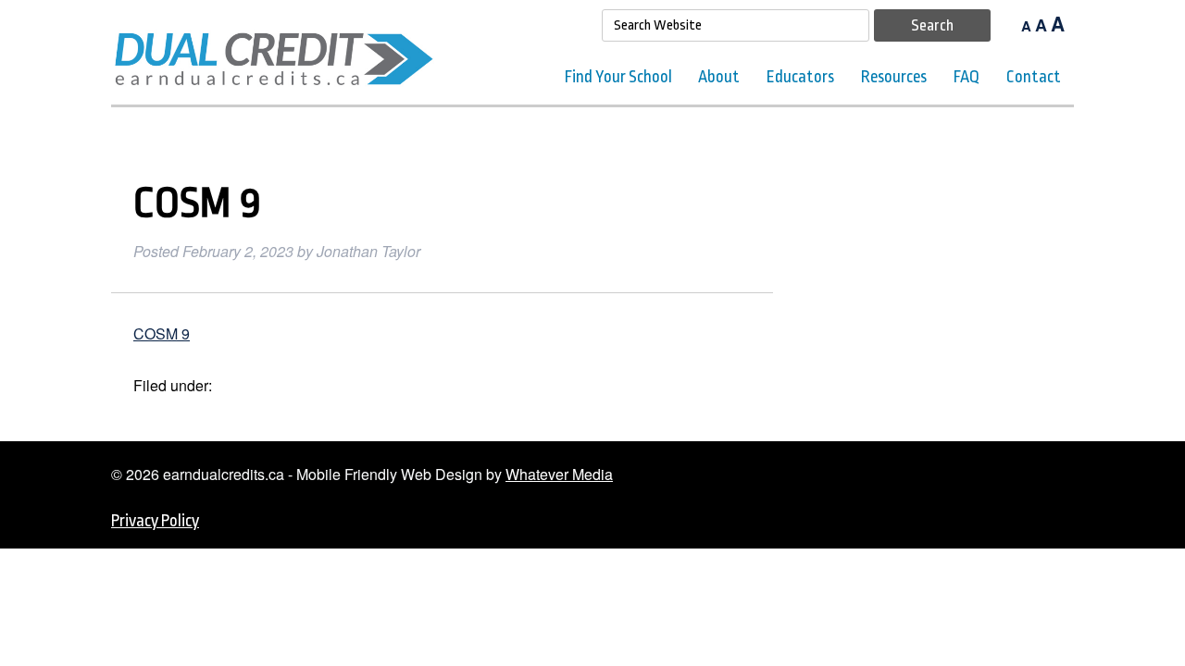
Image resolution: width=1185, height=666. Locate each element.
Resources (894, 77)
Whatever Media (559, 474)
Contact (1033, 77)
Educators (800, 77)
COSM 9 (161, 333)
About (719, 77)
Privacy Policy (155, 521)
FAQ (966, 77)
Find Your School (618, 77)
